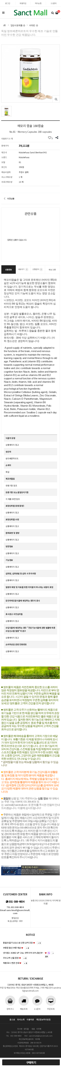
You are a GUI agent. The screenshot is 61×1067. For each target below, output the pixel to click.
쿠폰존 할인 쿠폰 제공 (12, 947)
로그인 (7, 3)
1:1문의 (53, 3)
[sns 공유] (57, 137)
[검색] (52, 12)
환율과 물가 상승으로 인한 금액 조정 (18, 942)
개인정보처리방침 (43, 1019)
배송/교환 (52, 269)
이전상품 (10, 198)
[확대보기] (56, 99)
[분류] (3, 12)
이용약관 (30, 1019)
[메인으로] (4, 25)
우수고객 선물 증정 (11, 957)
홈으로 (12, 1019)
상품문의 (37, 269)
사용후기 (22, 269)
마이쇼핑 (38, 3)
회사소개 (20, 1019)
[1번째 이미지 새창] (6, 110)
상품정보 (8, 269)
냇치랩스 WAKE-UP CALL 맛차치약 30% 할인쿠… (23, 952)
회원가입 (23, 3)
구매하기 (31, 1062)
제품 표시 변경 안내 (11, 962)
